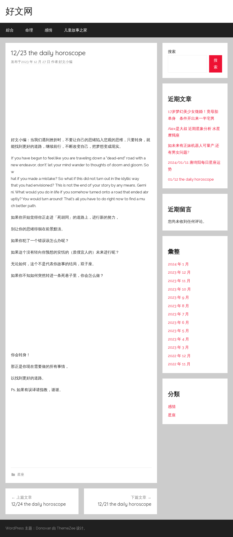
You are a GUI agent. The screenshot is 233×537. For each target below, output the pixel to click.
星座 (20, 474)
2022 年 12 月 (179, 355)
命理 (29, 30)
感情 (48, 30)
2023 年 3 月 (178, 347)
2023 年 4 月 (178, 339)
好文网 (19, 11)
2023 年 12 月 (179, 272)
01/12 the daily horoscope (191, 179)
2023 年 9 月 (178, 297)
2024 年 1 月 (178, 264)
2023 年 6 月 (178, 322)
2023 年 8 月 (178, 306)
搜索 (172, 51)
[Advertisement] (81, 101)
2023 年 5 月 (178, 330)
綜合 (10, 30)
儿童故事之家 (75, 30)
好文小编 (65, 62)
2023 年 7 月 (178, 314)
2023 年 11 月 (179, 280)
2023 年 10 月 (179, 289)
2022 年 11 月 (179, 364)
